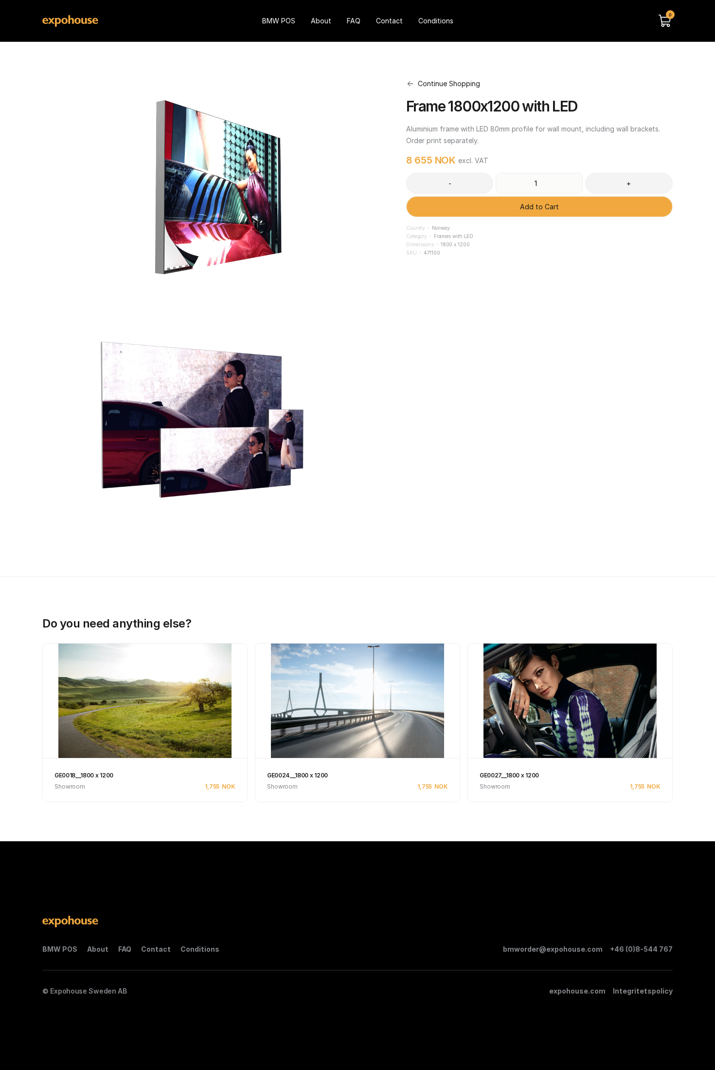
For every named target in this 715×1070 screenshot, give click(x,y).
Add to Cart (539, 207)
